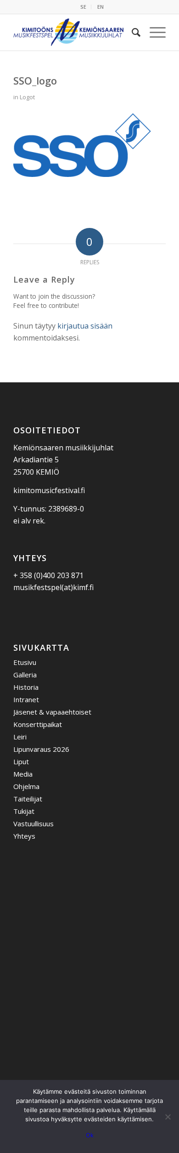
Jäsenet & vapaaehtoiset (52, 711)
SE (83, 6)
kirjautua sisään (84, 326)
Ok (90, 1135)
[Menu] (153, 32)
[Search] (131, 32)
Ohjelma (26, 786)
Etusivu (24, 662)
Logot (27, 97)
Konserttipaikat (37, 724)
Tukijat (23, 811)
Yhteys (24, 836)
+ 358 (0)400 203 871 (48, 575)
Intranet (26, 699)
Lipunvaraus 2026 (41, 749)
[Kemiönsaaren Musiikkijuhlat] (74, 32)
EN (100, 6)
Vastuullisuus (33, 823)
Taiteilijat (27, 798)
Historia (26, 687)
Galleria (25, 674)
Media (23, 773)
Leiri (20, 736)
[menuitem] (83, 7)
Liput (21, 761)
